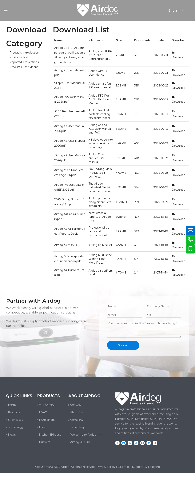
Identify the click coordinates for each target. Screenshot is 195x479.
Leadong (154, 467)
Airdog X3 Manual (66, 245)
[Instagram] (142, 443)
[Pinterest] (148, 443)
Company (76, 419)
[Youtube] (136, 443)
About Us (76, 412)
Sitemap (124, 467)
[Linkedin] (123, 443)
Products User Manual (24, 67)
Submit (123, 345)
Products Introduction (24, 52)
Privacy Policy (106, 467)
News (12, 434)
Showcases (15, 419)
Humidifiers (46, 419)
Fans (42, 427)
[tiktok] (155, 443)
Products (14, 412)
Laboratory (77, 427)
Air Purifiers (46, 404)
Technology (15, 427)
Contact (75, 404)
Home (12, 404)
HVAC (43, 412)
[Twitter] (130, 443)
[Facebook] (117, 443)
